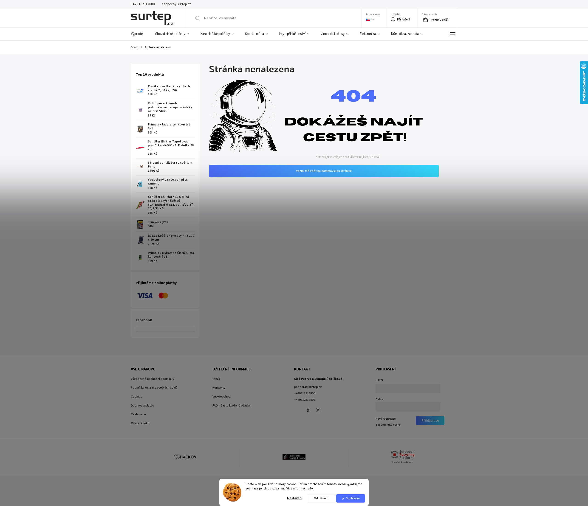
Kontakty (218, 387)
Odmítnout (321, 498)
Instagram (318, 410)
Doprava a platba (142, 405)
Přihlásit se (430, 420)
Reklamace (138, 414)
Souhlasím (353, 498)
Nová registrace (386, 419)
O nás (216, 379)
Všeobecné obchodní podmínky (152, 379)
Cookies (136, 396)
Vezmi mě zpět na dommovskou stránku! (324, 171)
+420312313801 (304, 400)
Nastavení (294, 498)
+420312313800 (304, 393)
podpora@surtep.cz (308, 387)
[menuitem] (140, 34)
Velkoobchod (221, 396)
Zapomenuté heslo (388, 425)
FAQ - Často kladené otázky (231, 405)
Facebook (307, 410)
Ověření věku (140, 423)
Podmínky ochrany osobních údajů (154, 387)
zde (310, 488)
